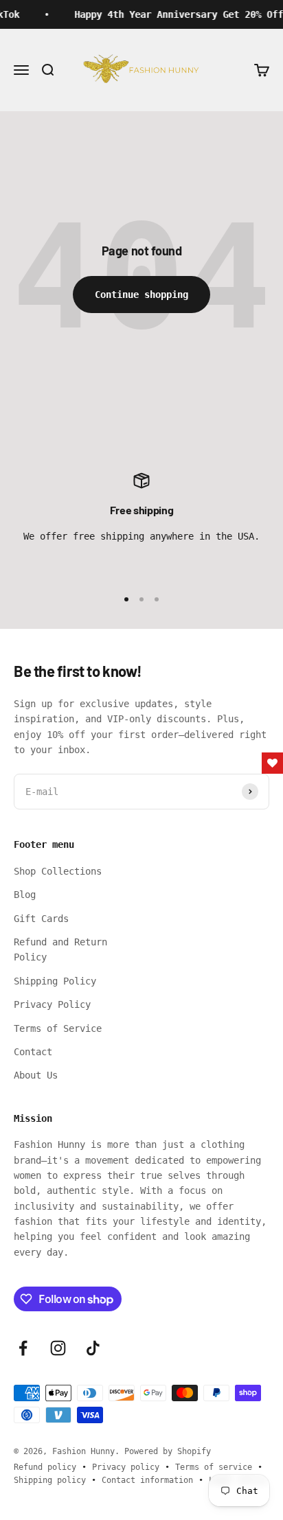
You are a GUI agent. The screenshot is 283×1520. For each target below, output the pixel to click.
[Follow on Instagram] (58, 1348)
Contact (33, 1051)
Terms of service (213, 1467)
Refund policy (45, 1467)
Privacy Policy (52, 1004)
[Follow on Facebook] (23, 1348)
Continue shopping (141, 294)
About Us (36, 1075)
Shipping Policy (55, 981)
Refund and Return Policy (60, 949)
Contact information (147, 1480)
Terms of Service (58, 1028)
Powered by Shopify (167, 1451)
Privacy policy (125, 1467)
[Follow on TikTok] (93, 1348)
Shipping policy (50, 1480)
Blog (25, 894)
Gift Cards (41, 918)
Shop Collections (58, 871)
